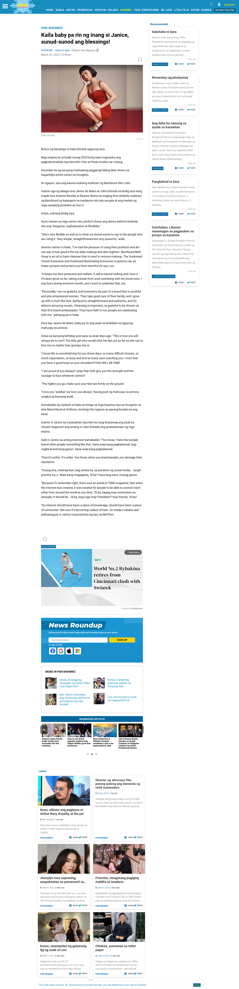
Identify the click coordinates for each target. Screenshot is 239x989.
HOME (50, 10)
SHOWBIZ (126, 10)
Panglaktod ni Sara (165, 182)
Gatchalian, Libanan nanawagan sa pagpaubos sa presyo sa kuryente (173, 231)
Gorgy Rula (103, 793)
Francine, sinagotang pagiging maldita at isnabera (117, 880)
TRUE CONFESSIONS (146, 10)
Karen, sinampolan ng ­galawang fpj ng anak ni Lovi (63, 948)
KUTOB (195, 10)
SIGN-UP (122, 639)
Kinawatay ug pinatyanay (170, 77)
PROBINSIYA (85, 10)
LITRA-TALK (181, 10)
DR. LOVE (166, 10)
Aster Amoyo (103, 956)
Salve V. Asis (62, 50)
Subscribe (229, 4)
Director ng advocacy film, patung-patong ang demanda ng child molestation (117, 783)
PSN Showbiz (52, 28)
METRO (70, 10)
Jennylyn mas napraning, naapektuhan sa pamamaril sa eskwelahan (62, 880)
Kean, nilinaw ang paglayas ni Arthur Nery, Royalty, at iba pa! (62, 812)
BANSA (60, 10)
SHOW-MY (47, 50)
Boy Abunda (48, 819)
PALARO (113, 10)
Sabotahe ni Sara (164, 32)
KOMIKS (206, 10)
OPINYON (100, 10)
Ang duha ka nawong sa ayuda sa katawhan (169, 125)
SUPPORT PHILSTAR (224, 10)
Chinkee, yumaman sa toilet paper (115, 948)
